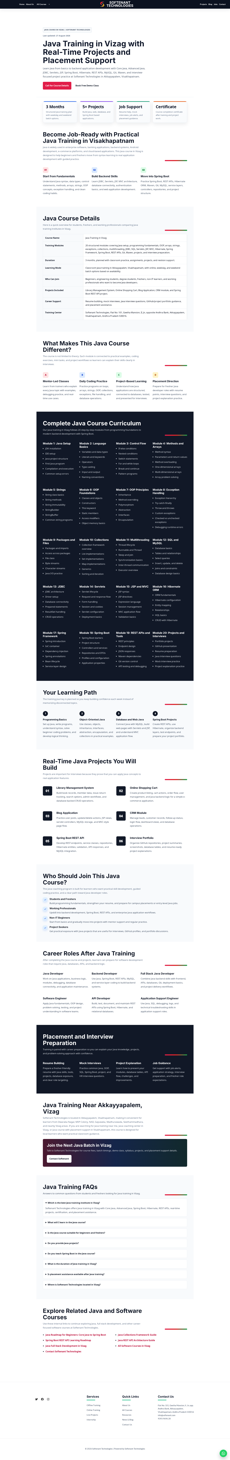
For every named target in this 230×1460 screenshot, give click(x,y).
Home (21, 4)
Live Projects (92, 1415)
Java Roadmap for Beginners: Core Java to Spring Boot (76, 1334)
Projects (203, 4)
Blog (210, 4)
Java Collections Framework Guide (137, 1334)
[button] (48, 4)
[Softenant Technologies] (120, 4)
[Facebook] (42, 1399)
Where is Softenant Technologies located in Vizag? (74, 1284)
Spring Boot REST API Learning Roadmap (68, 1340)
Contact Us (127, 1424)
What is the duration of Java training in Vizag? (72, 1263)
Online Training (93, 1410)
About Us (30, 4)
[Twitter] (36, 1399)
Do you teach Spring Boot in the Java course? (71, 1253)
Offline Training (93, 1405)
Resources (126, 1415)
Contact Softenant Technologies (63, 1351)
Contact (222, 4)
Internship (91, 1419)
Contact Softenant (59, 1158)
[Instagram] (48, 1399)
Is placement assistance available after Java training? (76, 1274)
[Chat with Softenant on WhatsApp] (223, 1453)
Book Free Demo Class (87, 85)
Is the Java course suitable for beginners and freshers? (76, 1232)
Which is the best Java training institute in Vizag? (74, 1202)
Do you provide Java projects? (63, 1243)
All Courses (41, 4)
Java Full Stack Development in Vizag (66, 1345)
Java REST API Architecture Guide (136, 1340)
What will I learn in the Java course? (67, 1222)
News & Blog (127, 1419)
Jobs (215, 4)
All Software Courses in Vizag (134, 1345)
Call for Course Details (57, 85)
